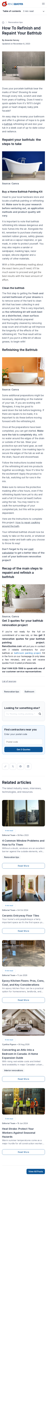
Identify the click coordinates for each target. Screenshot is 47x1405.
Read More (23, 865)
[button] (43, 4)
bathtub (8, 124)
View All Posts (35, 1171)
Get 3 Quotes (23, 749)
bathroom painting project (27, 653)
